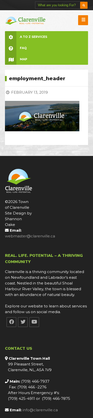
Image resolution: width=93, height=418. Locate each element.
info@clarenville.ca (40, 410)
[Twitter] (23, 322)
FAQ (23, 48)
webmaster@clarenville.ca (30, 236)
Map (23, 59)
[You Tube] (34, 322)
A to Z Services (33, 37)
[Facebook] (11, 322)
